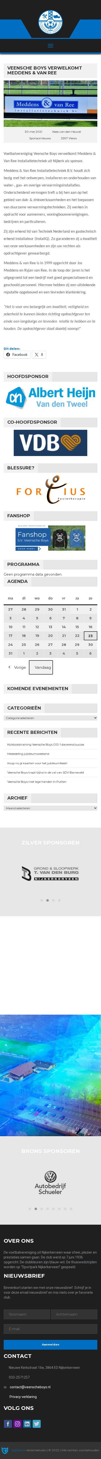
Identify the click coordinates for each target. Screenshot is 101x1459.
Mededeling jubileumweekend (28, 754)
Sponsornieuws (40, 138)
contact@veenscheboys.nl (30, 1387)
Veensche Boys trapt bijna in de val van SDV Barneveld (45, 772)
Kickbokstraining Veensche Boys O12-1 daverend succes (45, 744)
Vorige (20, 667)
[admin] (44, 5)
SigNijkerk (18, 1450)
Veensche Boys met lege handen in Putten (36, 781)
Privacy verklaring (23, 1397)
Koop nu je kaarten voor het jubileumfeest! (37, 763)
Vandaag (43, 667)
